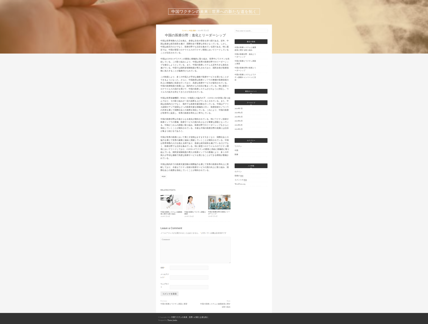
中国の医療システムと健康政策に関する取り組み (171, 213)
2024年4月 (239, 121)
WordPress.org (240, 184)
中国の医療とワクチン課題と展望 (195, 213)
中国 (190, 31)
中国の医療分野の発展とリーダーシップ (219, 213)
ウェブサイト (164, 285)
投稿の (239, 176)
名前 (162, 268)
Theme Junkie (172, 320)
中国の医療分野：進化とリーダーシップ (245, 55)
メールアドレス (164, 275)
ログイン (238, 171)
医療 (194, 31)
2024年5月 (239, 117)
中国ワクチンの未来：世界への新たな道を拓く (190, 317)
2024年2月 (239, 129)
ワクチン (185, 31)
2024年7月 (239, 108)
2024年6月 (239, 113)
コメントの (241, 180)
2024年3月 (239, 125)
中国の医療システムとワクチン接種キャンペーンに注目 (245, 77)
